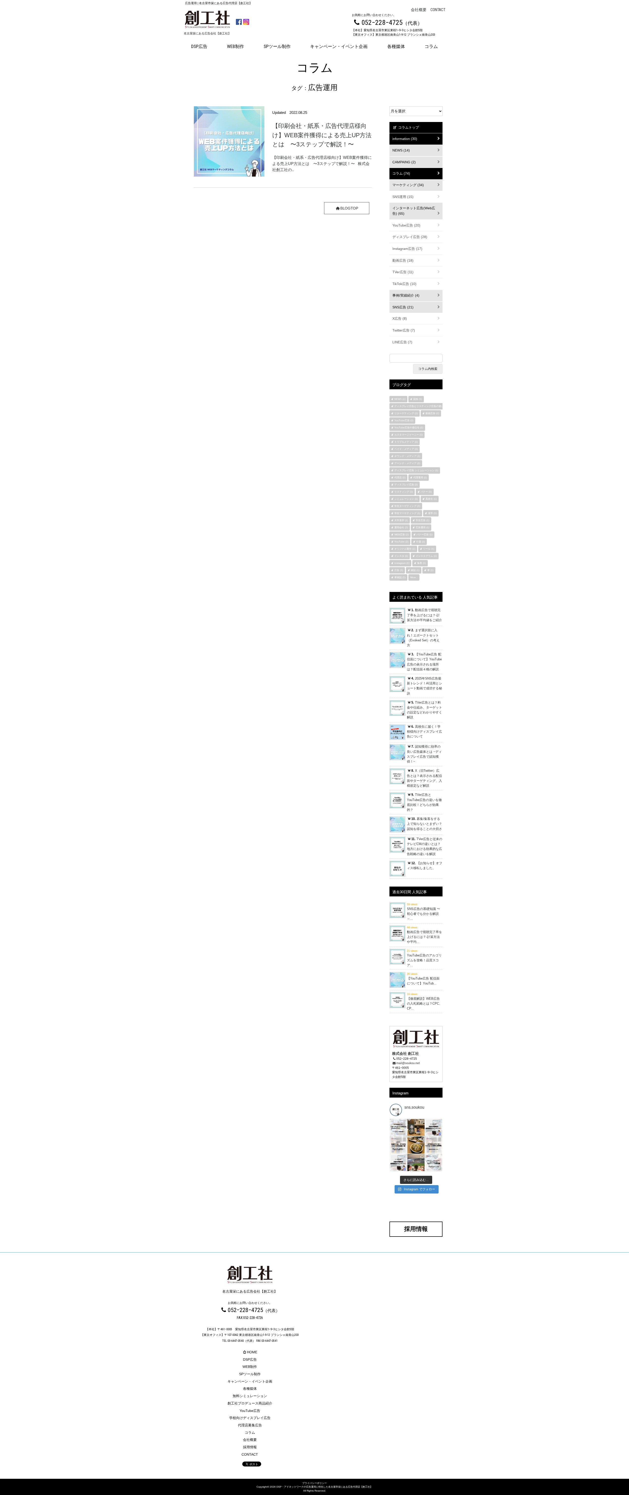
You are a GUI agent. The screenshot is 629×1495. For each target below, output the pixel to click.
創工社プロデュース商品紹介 (250, 1403)
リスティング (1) (403, 491)
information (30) (404, 139)
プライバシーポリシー (314, 1483)
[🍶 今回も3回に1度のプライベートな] (415, 1127)
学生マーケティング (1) (407, 513)
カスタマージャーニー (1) (408, 434)
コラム (431, 46)
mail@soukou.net (408, 1063)
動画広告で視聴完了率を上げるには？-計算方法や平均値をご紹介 (424, 615)
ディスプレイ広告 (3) (406, 484)
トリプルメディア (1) (406, 441)
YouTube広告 (250, 1411)
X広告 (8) (399, 318)
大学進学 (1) (401, 520)
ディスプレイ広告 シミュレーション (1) (416, 470)
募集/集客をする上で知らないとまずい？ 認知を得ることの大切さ (424, 824)
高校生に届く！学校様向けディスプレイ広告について (424, 732)
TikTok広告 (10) (404, 284)
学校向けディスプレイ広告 (250, 1418)
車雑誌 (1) (399, 577)
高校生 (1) (431, 499)
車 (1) (430, 570)
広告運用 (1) (422, 527)
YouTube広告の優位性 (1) (408, 427)
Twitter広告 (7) (403, 330)
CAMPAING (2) (404, 162)
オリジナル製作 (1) (404, 548)
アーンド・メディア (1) (407, 463)
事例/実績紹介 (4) (405, 295)
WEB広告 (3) (401, 534)
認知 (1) (417, 399)
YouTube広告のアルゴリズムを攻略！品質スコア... (424, 960)
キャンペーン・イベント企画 (339, 46)
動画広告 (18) (403, 260)
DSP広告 (199, 46)
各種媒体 (396, 46)
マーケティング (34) (408, 185)
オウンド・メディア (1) (407, 456)
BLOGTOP (349, 208)
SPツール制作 (277, 46)
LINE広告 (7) (402, 342)
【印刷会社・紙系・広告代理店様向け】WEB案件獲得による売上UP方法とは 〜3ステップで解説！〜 (322, 134)
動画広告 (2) (432, 413)
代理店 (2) (399, 477)
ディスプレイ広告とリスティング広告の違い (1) (420, 406)
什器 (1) (420, 541)
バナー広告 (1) (424, 534)
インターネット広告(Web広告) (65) (413, 210)
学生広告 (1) (422, 520)
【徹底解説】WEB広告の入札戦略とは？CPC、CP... (424, 1003)
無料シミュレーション (250, 1396)
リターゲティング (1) (406, 413)
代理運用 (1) (420, 477)
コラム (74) (401, 173)
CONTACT (437, 10)
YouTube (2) (401, 541)
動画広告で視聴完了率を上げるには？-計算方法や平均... (424, 937)
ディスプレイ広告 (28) (409, 237)
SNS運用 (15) (403, 197)
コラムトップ (408, 127)
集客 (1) (421, 563)
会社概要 (419, 10)
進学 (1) (432, 513)
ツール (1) (428, 548)
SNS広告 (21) (403, 307)
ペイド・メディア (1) (406, 449)
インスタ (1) (401, 556)
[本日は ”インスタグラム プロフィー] (433, 1162)
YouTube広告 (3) (403, 420)
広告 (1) (398, 570)
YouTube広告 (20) (406, 225)
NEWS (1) (399, 399)
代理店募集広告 (250, 1425)
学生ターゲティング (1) (407, 506)
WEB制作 (235, 46)
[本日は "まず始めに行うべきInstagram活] (433, 1144)
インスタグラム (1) (426, 556)
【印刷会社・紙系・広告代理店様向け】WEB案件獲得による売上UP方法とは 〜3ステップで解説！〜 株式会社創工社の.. (322, 163)
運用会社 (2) (401, 527)
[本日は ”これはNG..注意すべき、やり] (398, 1144)
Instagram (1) (401, 563)
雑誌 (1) (415, 570)
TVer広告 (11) (403, 272)
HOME (252, 1352)
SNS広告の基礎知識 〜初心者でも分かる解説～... (423, 914)
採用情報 (250, 1447)
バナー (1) (426, 491)
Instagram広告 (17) (407, 249)
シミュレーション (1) (406, 499)
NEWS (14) (401, 150)
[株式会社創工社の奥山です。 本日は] (398, 1127)
